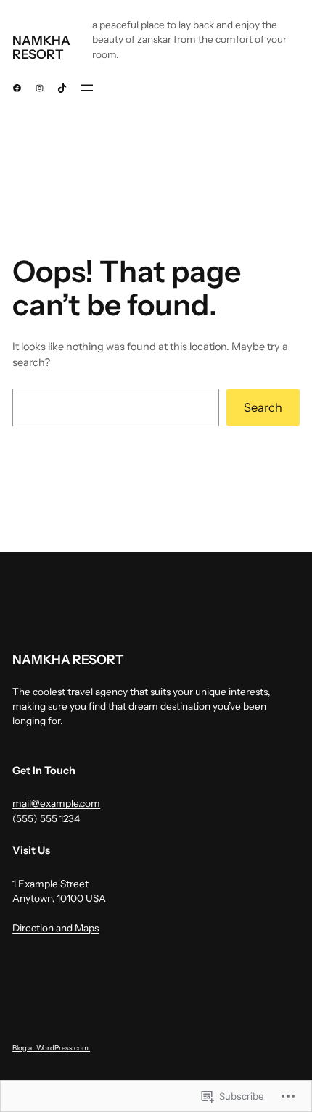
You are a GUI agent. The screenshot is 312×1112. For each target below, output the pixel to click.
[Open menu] (87, 87)
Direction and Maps (55, 928)
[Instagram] (39, 88)
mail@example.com (56, 803)
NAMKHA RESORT (41, 47)
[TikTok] (62, 88)
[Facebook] (17, 88)
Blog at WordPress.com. (51, 1048)
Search (263, 407)
